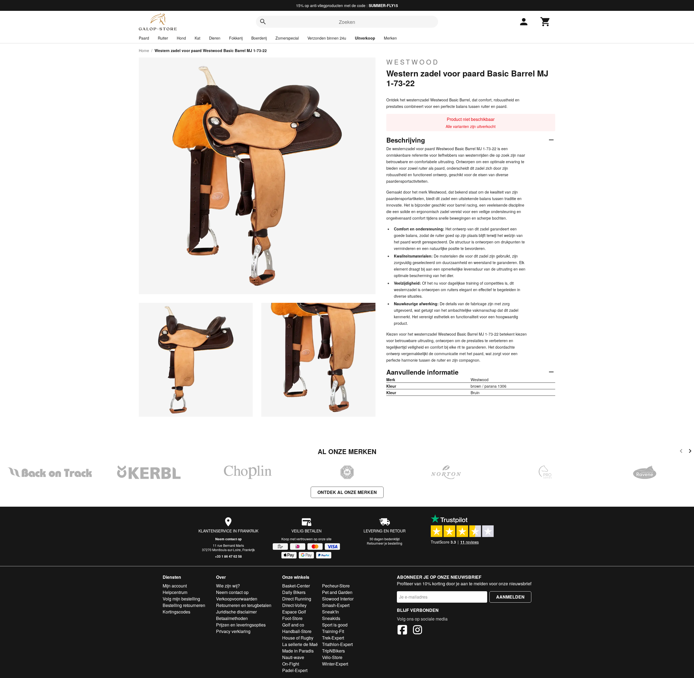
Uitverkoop (365, 38)
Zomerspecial (287, 38)
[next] (690, 452)
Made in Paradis (298, 651)
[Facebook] (402, 630)
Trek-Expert (333, 638)
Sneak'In (330, 612)
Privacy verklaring (233, 631)
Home (144, 50)
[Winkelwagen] (545, 21)
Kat (197, 38)
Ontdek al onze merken (347, 492)
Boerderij (259, 38)
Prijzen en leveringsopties (241, 625)
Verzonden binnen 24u (326, 38)
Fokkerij (236, 38)
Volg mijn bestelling (181, 599)
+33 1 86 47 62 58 (228, 556)
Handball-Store (296, 631)
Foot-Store (292, 618)
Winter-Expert (335, 664)
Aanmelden (510, 597)
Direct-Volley (294, 605)
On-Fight (290, 664)
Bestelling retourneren (184, 605)
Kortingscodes (176, 612)
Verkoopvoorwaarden (236, 599)
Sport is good (335, 625)
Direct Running (296, 599)
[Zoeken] (263, 22)
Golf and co (293, 625)
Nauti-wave (293, 657)
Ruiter (163, 38)
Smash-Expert (335, 605)
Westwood (412, 61)
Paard (144, 38)
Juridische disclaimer (236, 612)
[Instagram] (417, 630)
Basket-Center (296, 586)
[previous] (681, 452)
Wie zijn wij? (228, 586)
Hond (181, 38)
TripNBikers (333, 651)
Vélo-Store (332, 657)
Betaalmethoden (232, 618)
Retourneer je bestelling (384, 543)
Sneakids (331, 618)
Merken (390, 38)
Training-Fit (333, 631)
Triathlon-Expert (337, 644)
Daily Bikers (294, 592)
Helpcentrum (175, 592)
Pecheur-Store (336, 586)
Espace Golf (294, 612)
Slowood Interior (338, 599)
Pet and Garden (337, 592)
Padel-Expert (294, 670)
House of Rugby (297, 638)
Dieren (214, 38)
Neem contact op (228, 539)
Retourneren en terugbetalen (243, 605)
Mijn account (175, 586)
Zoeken (347, 21)
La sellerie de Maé (300, 644)
